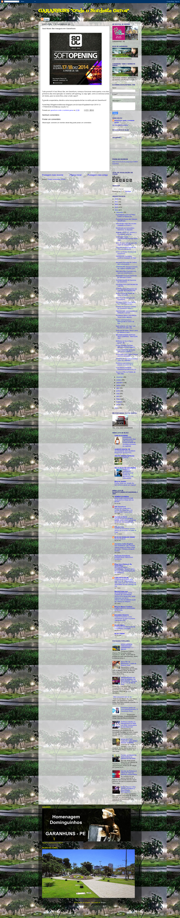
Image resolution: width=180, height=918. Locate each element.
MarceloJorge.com (121, 591)
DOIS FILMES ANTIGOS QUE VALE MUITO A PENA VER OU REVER (124, 499)
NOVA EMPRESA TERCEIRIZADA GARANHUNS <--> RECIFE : (127, 647)
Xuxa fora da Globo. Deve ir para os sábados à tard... (127, 331)
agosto (118, 385)
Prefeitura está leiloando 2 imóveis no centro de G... (125, 364)
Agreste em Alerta (121, 517)
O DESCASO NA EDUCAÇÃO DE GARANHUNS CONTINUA (125, 627)
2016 (116, 204)
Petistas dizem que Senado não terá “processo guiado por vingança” (125, 484)
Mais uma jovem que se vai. (122, 697)
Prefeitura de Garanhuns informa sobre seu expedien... (127, 359)
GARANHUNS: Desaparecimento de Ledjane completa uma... (127, 267)
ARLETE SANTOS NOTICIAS (124, 456)
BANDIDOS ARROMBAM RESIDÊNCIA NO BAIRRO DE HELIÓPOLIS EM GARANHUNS (128, 474)
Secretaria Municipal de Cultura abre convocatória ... (126, 263)
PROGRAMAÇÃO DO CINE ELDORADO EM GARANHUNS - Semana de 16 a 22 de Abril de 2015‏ (129, 681)
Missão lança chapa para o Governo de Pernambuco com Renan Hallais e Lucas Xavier (124, 510)
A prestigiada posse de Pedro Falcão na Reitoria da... (125, 215)
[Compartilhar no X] (89, 110)
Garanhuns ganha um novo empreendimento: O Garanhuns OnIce (129, 709)
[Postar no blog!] (87, 110)
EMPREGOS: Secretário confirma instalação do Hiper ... (126, 258)
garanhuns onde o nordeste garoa (124, 121)
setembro (119, 382)
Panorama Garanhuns (122, 556)
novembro (119, 377)
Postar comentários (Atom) (57, 179)
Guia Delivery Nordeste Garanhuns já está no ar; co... (126, 368)
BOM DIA (125, 457)
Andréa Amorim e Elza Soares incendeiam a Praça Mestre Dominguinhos (128, 789)
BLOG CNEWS (120, 633)
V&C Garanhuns (120, 506)
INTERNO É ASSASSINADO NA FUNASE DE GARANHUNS (126, 289)
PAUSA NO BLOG (120, 539)
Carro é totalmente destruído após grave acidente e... (125, 350)
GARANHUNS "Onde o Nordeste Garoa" (83, 10)
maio (118, 393)
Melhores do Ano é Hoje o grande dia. (124, 342)
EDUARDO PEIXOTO (122, 615)
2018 (116, 199)
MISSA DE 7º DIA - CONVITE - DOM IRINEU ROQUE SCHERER (129, 741)
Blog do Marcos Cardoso (123, 606)
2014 (116, 210)
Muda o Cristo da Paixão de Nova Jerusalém (125, 294)
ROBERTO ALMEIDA (122, 496)
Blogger (103, 902)
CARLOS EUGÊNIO (121, 435)
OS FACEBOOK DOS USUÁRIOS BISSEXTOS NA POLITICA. (125, 452)
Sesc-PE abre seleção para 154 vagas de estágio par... (126, 244)
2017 (116, 202)
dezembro (119, 212)
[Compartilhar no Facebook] (91, 110)
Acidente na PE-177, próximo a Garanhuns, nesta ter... (126, 233)
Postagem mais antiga (98, 175)
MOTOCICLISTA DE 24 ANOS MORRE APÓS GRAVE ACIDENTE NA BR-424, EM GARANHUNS (125, 520)
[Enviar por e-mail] (85, 110)
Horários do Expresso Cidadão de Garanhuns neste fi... (126, 307)
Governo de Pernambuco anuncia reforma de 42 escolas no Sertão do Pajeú (125, 530)
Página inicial (75, 175)
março (118, 399)
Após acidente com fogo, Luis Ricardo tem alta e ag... (125, 327)
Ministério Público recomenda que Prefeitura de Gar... (125, 303)
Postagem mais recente (52, 175)
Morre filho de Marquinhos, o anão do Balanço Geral (128, 663)
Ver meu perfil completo (120, 125)
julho (118, 388)
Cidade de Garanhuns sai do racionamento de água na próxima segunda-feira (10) (125, 618)
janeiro (118, 404)
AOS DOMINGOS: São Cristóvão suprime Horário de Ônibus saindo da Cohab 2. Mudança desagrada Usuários (125, 548)
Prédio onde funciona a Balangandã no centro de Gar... (125, 321)
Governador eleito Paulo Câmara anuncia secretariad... (127, 355)
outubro (119, 380)
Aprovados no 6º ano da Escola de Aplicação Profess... (126, 276)
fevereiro (119, 402)
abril (118, 396)
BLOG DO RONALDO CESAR (125, 537)
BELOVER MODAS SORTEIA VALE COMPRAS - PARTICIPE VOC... (127, 336)
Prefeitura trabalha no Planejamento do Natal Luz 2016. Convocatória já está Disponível (129, 724)
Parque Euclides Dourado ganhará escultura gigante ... (126, 346)
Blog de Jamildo (120, 481)
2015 (116, 207)
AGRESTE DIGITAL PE (122, 449)
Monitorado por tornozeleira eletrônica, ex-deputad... (125, 229)
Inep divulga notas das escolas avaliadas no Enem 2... (126, 224)
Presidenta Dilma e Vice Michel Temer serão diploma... (126, 316)
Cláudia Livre (119, 527)
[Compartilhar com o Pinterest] (93, 110)
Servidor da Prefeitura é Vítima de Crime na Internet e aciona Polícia (129, 772)
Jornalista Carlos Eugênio (124, 544)
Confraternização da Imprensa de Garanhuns (126, 281)
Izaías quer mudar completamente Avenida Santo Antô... (127, 238)
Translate (128, 191)
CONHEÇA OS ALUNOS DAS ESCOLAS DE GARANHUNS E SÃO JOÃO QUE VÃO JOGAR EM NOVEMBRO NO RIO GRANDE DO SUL (125, 583)
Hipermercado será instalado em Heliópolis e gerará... (127, 312)
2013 (116, 408)
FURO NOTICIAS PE (121, 578)
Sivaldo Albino (120, 625)
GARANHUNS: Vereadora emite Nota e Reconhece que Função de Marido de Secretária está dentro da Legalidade (129, 442)
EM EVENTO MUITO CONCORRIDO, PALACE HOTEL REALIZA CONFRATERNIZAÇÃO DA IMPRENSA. (125, 570)
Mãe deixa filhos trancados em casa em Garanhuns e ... (126, 272)
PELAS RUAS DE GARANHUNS (125, 468)
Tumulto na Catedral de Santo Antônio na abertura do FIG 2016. (128, 756)
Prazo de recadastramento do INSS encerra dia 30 (126, 248)
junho (118, 391)
